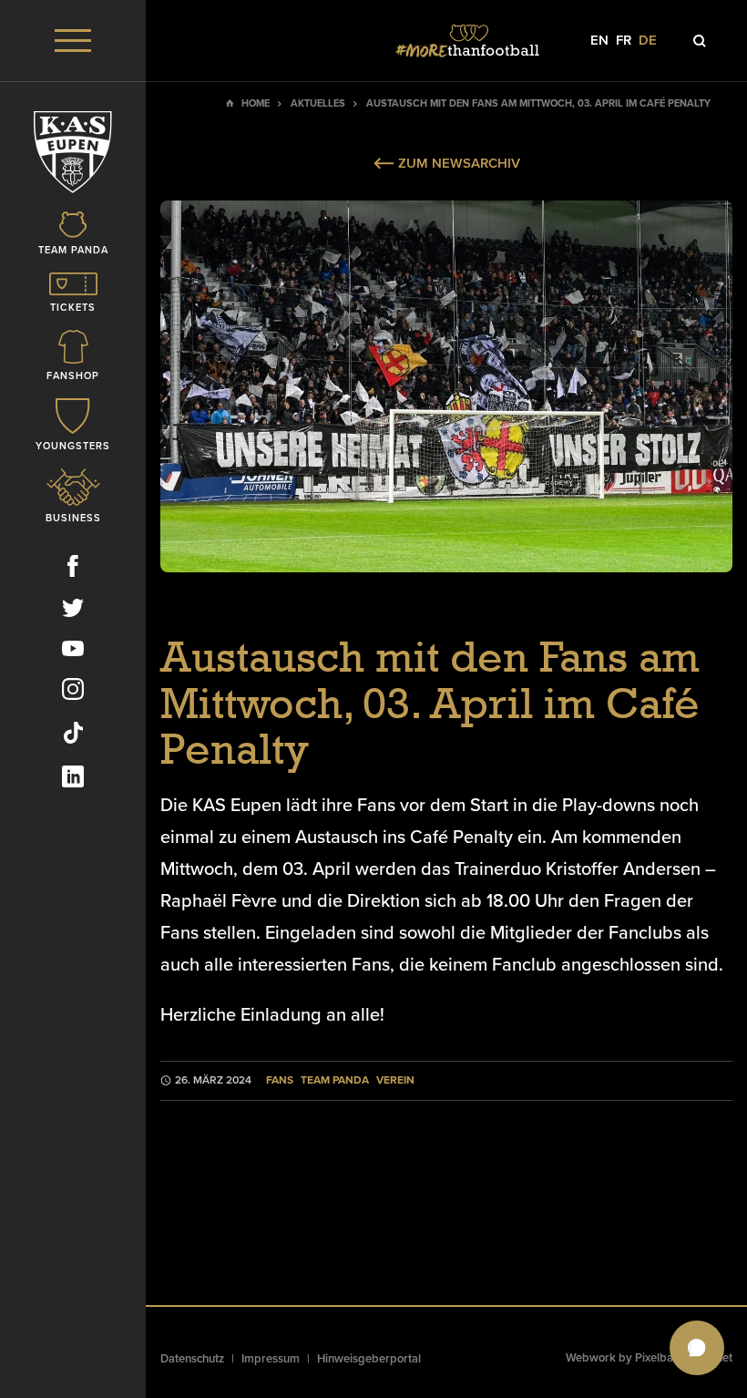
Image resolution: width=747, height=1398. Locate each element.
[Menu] (73, 40)
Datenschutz (192, 1359)
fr (623, 40)
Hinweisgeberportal (369, 1359)
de (648, 40)
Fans (279, 1080)
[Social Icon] (73, 569)
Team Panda (335, 1080)
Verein (395, 1080)
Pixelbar (656, 1358)
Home (255, 103)
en (599, 40)
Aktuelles (318, 103)
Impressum (270, 1359)
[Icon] (699, 41)
